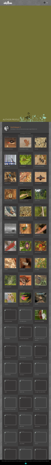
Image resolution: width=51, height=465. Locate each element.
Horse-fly (21, 286)
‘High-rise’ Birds (7, 166)
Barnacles (36, 148)
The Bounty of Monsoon (9, 148)
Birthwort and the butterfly (39, 321)
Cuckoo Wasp (22, 235)
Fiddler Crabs (22, 391)
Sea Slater (21, 183)
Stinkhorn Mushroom (38, 357)
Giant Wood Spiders (8, 286)
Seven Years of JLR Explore (9, 235)
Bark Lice (6, 252)
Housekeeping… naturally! (24, 148)
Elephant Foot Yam (38, 252)
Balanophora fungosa (23, 409)
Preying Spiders (7, 338)
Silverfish (6, 269)
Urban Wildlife (22, 443)
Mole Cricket (22, 426)
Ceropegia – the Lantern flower (40, 391)
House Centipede (23, 166)
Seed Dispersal (22, 269)
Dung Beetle (37, 286)
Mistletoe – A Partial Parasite (24, 304)
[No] (49, 462)
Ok (25, 463)
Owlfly (36, 217)
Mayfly (6, 391)
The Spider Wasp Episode (24, 338)
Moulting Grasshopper (8, 321)
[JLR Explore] (8, 2)
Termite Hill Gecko (8, 374)
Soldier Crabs (37, 409)
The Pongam (22, 217)
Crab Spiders (22, 374)
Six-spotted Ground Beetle (39, 166)
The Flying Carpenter (38, 183)
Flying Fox (36, 443)
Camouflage (37, 269)
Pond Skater (37, 374)
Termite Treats (37, 200)
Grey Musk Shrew (8, 357)
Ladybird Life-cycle (23, 357)
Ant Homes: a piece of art (24, 200)
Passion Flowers (22, 252)
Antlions (6, 426)
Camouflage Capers (23, 321)
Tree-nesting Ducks (8, 217)
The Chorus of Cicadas (8, 200)
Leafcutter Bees (37, 235)
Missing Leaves (37, 426)
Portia (6, 443)
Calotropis (6, 304)
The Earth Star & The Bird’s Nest (10, 409)
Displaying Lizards (8, 183)
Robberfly (36, 304)
